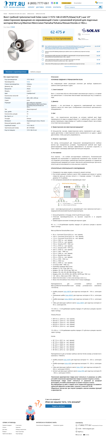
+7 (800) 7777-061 (85, 425)
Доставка (40, 7)
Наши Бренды (19, 433)
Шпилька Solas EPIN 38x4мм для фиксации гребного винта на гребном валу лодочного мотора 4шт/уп (67, 52)
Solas (28, 82)
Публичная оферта (7, 433)
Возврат (5, 431)
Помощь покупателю (21, 429)
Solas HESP (68, 363)
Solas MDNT (80, 303)
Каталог (31, 7)
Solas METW (67, 291)
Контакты (57, 7)
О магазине (18, 425)
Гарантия (18, 427)
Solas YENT (79, 367)
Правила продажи (7, 425)
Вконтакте (79, 434)
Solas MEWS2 (69, 299)
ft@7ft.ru (80, 431)
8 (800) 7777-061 (38, 3)
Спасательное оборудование (43, 425)
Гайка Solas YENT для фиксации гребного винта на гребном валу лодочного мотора (65, 63)
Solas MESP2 (69, 295)
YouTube (87, 434)
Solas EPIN (81, 371)
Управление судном (58, 425)
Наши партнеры (20, 431)
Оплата (48, 7)
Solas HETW (67, 360)
